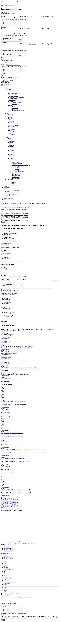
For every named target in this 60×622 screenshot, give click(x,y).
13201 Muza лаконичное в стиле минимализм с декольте (15, 461)
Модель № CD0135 (5, 381)
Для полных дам (13, 126)
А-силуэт (11, 92)
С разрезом (12, 129)
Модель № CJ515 (5, 412)
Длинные (14, 181)
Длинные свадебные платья (7, 294)
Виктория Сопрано (14, 190)
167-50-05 (5, 83)
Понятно (3, 620)
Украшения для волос (11, 192)
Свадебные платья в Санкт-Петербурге (10, 290)
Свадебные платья (8, 88)
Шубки (8, 195)
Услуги (5, 186)
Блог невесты (7, 583)
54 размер (17, 170)
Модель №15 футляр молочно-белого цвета (12, 436)
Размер (2, 387)
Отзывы (6, 579)
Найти (16, 1)
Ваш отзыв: (3, 275)
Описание (6, 257)
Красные (11, 145)
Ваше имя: (3, 267)
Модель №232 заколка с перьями (9, 353)
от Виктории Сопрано (14, 194)
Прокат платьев (44, 203)
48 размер (17, 166)
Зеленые (11, 150)
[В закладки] (2, 222)
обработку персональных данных (17, 19)
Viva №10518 (4, 444)
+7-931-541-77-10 (5, 595)
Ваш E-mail (3, 269)
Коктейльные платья (26, 203)
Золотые (11, 151)
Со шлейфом (12, 131)
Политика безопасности (10, 581)
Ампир (11, 90)
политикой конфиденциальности (16, 617)
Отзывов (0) (7, 258)
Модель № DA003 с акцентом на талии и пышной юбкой (15, 374)
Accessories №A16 (5, 342)
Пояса (7, 191)
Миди (13, 183)
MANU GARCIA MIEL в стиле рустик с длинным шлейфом (16, 492)
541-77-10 (5, 84)
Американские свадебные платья (9, 293)
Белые (10, 117)
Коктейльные (15, 185)
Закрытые (11, 159)
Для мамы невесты (17, 163)
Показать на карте (5, 308)
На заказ (14, 134)
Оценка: (3, 279)
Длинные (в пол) (16, 102)
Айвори (11, 114)
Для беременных (13, 125)
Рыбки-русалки (13, 98)
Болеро (8, 189)
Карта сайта (28, 597)
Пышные (11, 157)
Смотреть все (4, 507)
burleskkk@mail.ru (5, 81)
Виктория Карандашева (9, 549)
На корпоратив (16, 175)
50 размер (17, 167)
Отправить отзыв (55, 281)
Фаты (5, 570)
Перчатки (6, 567)
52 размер (17, 169)
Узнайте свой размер (6, 243)
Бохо (13, 106)
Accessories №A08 (5, 358)
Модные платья (35, 203)
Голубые (11, 143)
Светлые (11, 149)
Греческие (11, 154)
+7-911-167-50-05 (7, 594)
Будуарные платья (16, 203)
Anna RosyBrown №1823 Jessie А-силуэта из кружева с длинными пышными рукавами (24, 452)
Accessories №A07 (5, 363)
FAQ (5, 199)
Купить (2, 339)
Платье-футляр (13, 94)
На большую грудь (20, 171)
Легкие (11, 158)
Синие (11, 147)
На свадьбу (15, 174)
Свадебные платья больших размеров (10, 291)
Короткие (14, 104)
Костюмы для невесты (14, 93)
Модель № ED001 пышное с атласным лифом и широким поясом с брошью (19, 369)
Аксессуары (7, 187)
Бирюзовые (12, 141)
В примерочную (4, 245)
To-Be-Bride (6, 547)
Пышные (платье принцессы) (16, 97)
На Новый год (15, 177)
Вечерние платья (8, 135)
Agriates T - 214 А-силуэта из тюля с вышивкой (13, 404)
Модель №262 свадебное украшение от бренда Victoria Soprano (16, 347)
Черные (11, 142)
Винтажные (15, 108)
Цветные (11, 121)
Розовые (11, 120)
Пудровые (11, 118)
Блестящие (12, 155)
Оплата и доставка (8, 198)
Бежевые (11, 116)
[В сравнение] (4, 222)
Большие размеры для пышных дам (21, 165)
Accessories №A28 (5, 337)
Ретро (13, 112)
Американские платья (6, 203)
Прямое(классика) (13, 96)
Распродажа (6, 196)
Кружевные (15, 109)
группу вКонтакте (29, 543)
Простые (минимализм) (18, 110)
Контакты (6, 200)
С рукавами (12, 130)
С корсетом (12, 127)
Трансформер (12, 100)
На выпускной (16, 178)
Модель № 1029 (5, 469)
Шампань (11, 122)
